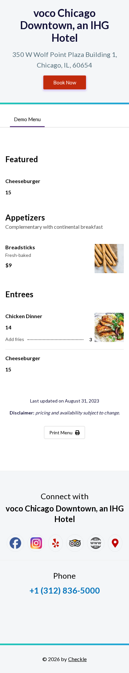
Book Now (64, 82)
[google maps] (115, 543)
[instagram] (36, 543)
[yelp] (55, 543)
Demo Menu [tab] (27, 119)
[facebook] (15, 543)
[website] (96, 543)
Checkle (77, 659)
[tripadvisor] (75, 543)
